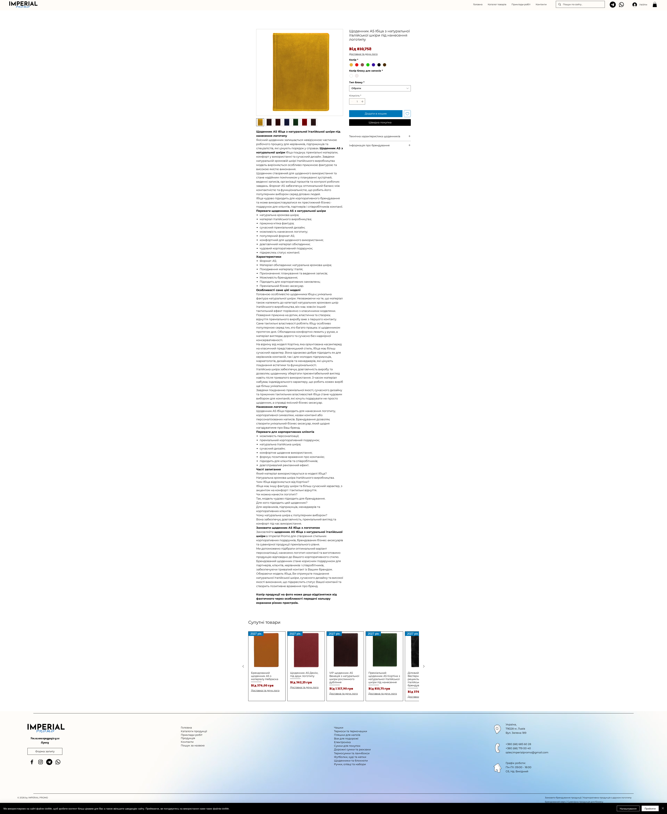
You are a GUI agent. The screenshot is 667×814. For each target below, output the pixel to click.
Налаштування (628, 808)
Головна (262, 17)
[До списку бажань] (407, 114)
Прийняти (650, 808)
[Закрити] (663, 808)
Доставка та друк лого (363, 54)
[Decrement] (352, 102)
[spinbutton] (357, 102)
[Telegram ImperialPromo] (613, 5)
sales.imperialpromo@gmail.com (527, 753)
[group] (333, 667)
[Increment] (363, 102)
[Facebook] (32, 762)
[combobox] (380, 89)
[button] (497, 4)
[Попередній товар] (243, 667)
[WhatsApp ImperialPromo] (621, 5)
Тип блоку (356, 82)
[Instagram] (41, 762)
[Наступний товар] (424, 667)
